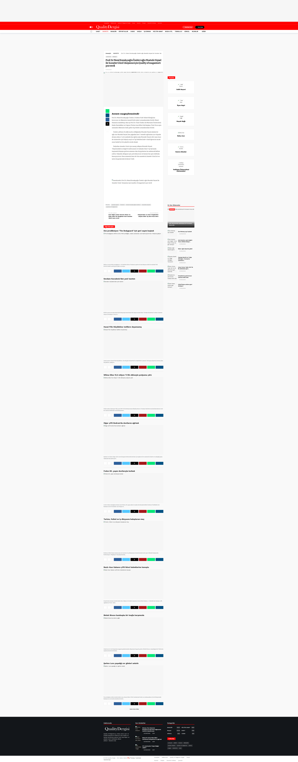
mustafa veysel (146, 204)
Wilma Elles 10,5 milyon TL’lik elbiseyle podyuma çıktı (128, 375)
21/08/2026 (182, 244)
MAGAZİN (172, 209)
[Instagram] (116, 744)
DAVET (188, 730)
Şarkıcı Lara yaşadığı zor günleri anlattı (121, 663)
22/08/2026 (182, 233)
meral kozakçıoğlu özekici (133, 204)
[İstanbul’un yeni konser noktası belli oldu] (172, 277)
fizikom (122, 204)
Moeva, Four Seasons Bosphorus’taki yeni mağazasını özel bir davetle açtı (151, 729)
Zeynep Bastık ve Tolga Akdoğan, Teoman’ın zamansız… (185, 259)
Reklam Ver (188, 27)
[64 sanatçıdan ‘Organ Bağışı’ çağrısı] (138, 747)
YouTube (200, 27)
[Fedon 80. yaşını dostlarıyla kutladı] (133, 488)
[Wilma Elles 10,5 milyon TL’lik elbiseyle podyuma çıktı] (133, 392)
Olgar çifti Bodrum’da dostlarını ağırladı (121, 423)
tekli (180, 748)
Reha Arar (181, 136)
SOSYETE (108, 56)
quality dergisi (171, 745)
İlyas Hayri (181, 105)
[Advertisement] (149, 11)
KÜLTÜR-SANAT (188, 727)
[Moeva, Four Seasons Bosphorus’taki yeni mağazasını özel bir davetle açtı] (138, 729)
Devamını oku (112, 740)
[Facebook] (190, 23)
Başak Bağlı (181, 121)
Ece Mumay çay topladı (185, 231)
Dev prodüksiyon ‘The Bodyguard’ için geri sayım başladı (129, 231)
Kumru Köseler (181, 152)
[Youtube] (112, 744)
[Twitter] (192, 23)
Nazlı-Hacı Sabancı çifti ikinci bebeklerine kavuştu (126, 567)
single (169, 748)
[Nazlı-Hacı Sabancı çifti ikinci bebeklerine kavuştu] (133, 584)
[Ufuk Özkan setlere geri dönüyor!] (172, 286)
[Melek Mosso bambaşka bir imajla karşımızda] (133, 632)
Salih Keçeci (181, 89)
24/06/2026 (147, 733)
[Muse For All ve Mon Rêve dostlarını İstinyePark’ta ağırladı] (138, 739)
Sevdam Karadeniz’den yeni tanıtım (119, 279)
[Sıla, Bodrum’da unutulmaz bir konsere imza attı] (181, 218)
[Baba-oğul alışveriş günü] (172, 250)
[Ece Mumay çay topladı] (172, 233)
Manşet (115, 56)
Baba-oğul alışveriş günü (185, 249)
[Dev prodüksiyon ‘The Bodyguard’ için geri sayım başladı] (133, 248)
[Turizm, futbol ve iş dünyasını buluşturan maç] (133, 536)
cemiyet (170, 742)
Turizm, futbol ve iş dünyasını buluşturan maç (124, 519)
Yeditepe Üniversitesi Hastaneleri (181, 170)
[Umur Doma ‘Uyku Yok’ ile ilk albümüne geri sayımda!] (172, 269)
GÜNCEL (173, 733)
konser (180, 742)
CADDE (188, 733)
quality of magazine (111, 206)
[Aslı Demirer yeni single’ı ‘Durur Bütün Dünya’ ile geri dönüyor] (172, 241)
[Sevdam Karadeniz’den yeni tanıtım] (133, 296)
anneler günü (115, 204)
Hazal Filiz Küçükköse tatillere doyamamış (123, 327)
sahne (190, 745)
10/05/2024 (109, 69)
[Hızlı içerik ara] (207, 27)
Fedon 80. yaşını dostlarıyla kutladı (119, 471)
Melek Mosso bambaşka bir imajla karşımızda (124, 615)
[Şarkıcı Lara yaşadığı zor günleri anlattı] (133, 680)
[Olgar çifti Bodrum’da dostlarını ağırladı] (133, 440)
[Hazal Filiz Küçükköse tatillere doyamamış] (133, 344)
